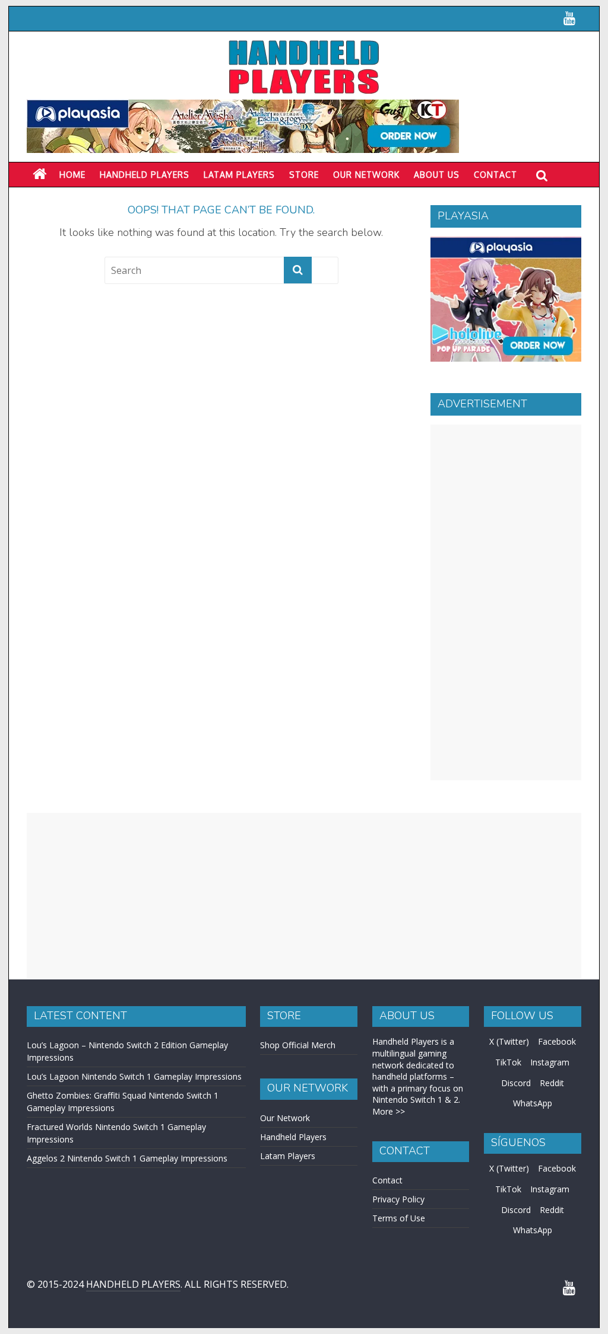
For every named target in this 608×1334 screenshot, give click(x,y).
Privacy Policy (398, 1199)
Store (304, 175)
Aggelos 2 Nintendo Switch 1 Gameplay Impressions (127, 1158)
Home (72, 175)
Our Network (366, 175)
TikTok (508, 1062)
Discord (516, 1083)
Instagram (549, 1062)
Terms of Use (398, 1218)
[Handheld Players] (39, 174)
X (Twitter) (509, 1041)
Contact (495, 175)
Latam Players (287, 1155)
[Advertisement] (505, 602)
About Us (437, 175)
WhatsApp (532, 1103)
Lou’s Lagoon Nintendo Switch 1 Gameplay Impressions (134, 1076)
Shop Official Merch (297, 1045)
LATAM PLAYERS (239, 175)
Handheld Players (144, 175)
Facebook (557, 1041)
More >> (388, 1111)
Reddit (552, 1083)
